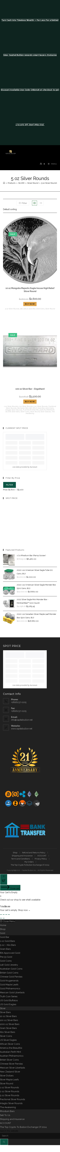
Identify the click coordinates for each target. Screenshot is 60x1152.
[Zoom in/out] (1, 914)
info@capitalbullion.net (21, 720)
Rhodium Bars (7, 1111)
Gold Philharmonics (10, 988)
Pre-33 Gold (6, 957)
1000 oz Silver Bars (9, 1024)
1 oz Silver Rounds (11, 406)
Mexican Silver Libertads (12, 1067)
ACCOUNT (41, 856)
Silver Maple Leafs (9, 1079)
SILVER (8, 412)
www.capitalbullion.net (21, 728)
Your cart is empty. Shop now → (15, 910)
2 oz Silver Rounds (26, 406)
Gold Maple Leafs (9, 984)
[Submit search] (4, 1142)
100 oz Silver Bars (9, 1020)
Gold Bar (32, 309)
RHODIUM (50, 410)
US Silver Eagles (8, 1040)
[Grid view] (34, 203)
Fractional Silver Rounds (12, 1099)
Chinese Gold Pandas (11, 976)
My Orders (28, 862)
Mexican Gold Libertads (12, 992)
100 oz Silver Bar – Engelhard (29, 389)
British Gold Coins (9, 972)
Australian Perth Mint (10, 1052)
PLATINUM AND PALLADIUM (34, 410)
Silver (3, 1008)
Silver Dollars (6, 1075)
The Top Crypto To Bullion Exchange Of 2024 (30, 865)
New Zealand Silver (10, 1071)
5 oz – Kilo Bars (8, 945)
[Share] (6, 914)
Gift (21, 309)
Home (3, 925)
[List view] (40, 203)
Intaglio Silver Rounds (13, 410)
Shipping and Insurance (22, 856)
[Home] (4, 183)
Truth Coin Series (8, 996)
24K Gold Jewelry (9, 964)
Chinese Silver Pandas (11, 1063)
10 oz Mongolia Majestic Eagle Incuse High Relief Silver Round (30, 289)
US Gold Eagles (8, 1004)
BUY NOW (30, 304)
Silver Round (50, 309)
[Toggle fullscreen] (4, 914)
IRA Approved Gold (10, 953)
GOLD (25, 309)
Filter (9, 485)
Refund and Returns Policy (33, 853)
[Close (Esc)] (9, 914)
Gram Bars (5, 949)
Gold (2, 933)
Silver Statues (45, 412)
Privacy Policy (41, 859)
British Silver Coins (9, 1059)
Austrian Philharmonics (11, 1056)
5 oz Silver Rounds (49, 183)
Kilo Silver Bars (7, 1032)
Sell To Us (5, 1115)
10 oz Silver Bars (8, 1016)
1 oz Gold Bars (7, 941)
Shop (15, 853)
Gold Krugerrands (9, 980)
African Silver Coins (10, 1044)
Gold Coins (40, 309)
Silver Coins (25, 412)
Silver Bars (16, 412)
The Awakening (8, 1107)
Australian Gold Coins (11, 968)
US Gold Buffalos (9, 1000)
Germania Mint (22, 408)
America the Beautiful (11, 1048)
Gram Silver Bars (8, 1028)
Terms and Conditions (20, 859)
